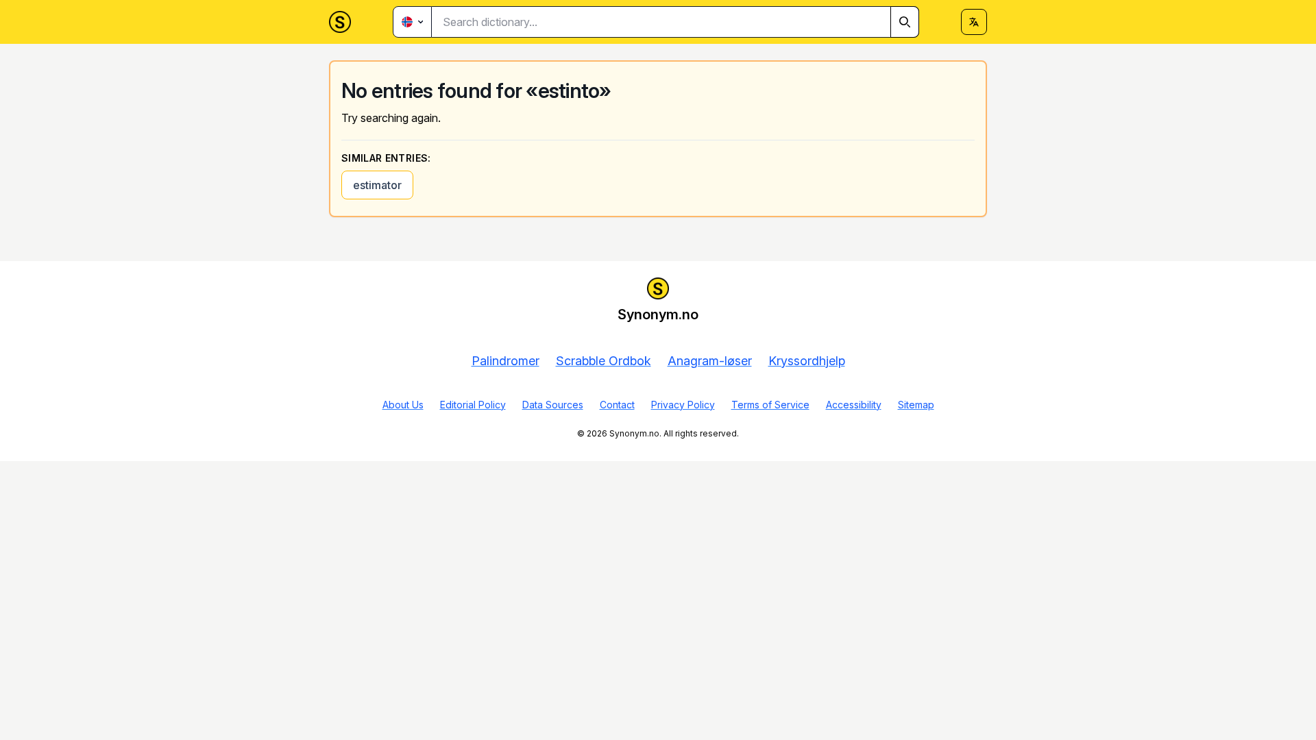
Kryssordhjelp (806, 361)
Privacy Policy (683, 404)
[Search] (904, 22)
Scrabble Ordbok (603, 361)
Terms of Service (770, 404)
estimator (377, 185)
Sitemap (916, 404)
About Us (403, 404)
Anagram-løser (710, 361)
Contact (617, 404)
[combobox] (675, 22)
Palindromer (505, 361)
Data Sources (552, 404)
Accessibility (853, 404)
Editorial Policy (473, 404)
